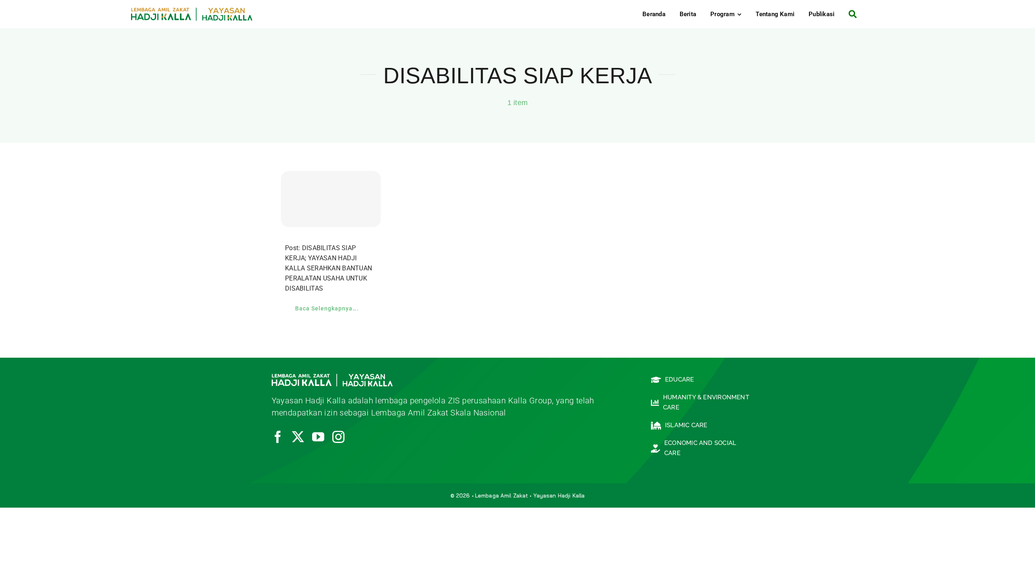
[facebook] (278, 437)
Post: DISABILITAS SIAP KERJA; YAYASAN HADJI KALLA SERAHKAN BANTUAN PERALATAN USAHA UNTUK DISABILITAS (328, 268)
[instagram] (338, 437)
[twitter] (298, 437)
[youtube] (318, 437)
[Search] (850, 14)
